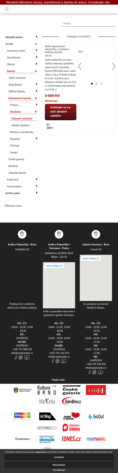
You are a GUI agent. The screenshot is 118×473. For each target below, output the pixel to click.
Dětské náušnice (21, 125)
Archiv (9, 44)
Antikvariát (12, 179)
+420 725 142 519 (59, 353)
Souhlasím (59, 457)
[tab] (92, 84)
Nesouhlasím (59, 465)
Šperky (11, 71)
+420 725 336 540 (96, 364)
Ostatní (14, 152)
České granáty (16, 159)
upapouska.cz (41, 452)
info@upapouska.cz (22, 353)
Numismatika (14, 186)
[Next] (113, 66)
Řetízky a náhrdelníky (21, 132)
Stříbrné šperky (16, 91)
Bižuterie (13, 166)
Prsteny (14, 105)
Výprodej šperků (17, 173)
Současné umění (16, 50)
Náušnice (15, 112)
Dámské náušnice (22, 118)
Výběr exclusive (17, 78)
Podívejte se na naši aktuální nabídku (60, 111)
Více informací (59, 470)
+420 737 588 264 (22, 349)
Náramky (15, 139)
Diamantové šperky (19, 98)
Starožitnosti (13, 57)
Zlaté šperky (15, 84)
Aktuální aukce (14, 37)
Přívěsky (14, 145)
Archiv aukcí (12, 193)
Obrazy (11, 64)
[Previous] (79, 66)
